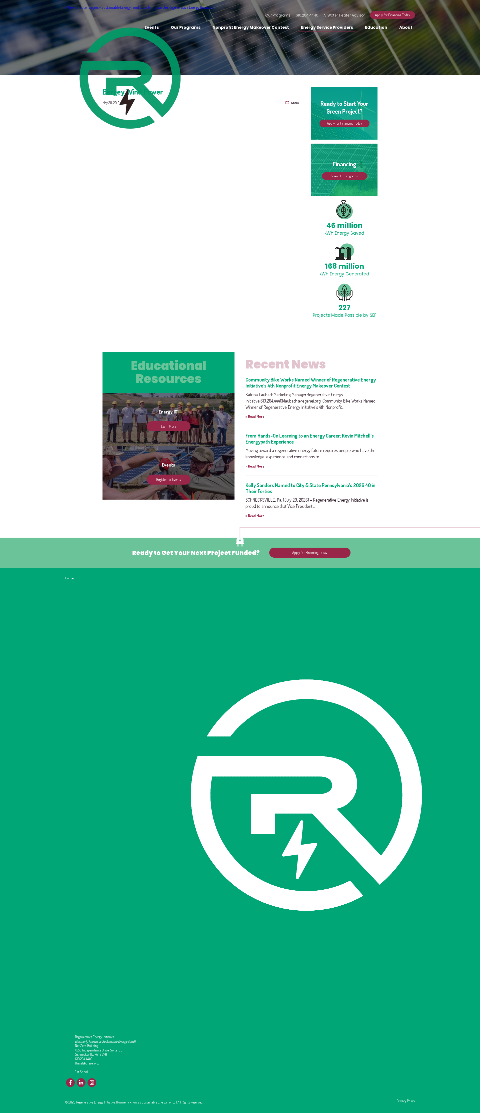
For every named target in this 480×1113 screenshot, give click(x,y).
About (405, 27)
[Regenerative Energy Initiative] (84, 20)
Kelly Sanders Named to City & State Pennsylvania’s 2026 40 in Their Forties (310, 488)
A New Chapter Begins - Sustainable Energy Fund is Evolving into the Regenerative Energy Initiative (139, 7)
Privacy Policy (405, 1101)
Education (376, 27)
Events (151, 27)
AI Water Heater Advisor (344, 15)
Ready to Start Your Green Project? (344, 107)
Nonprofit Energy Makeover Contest (250, 27)
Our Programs (277, 15)
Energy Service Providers (327, 27)
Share (295, 102)
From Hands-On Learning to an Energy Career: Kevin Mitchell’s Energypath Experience (310, 438)
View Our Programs (345, 176)
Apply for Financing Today (392, 15)
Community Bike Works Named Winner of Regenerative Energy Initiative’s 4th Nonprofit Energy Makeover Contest (311, 382)
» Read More (255, 416)
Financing (344, 164)
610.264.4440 (307, 15)
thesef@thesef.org (86, 1063)
